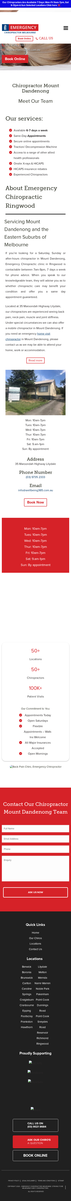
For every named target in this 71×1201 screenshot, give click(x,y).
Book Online (24, 38)
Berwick (26, 966)
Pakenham (42, 994)
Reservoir (42, 1032)
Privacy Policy (13, 1181)
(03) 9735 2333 (15, 45)
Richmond (42, 1038)
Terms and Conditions (46, 1181)
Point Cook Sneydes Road (42, 1022)
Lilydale (42, 966)
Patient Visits (35, 696)
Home (35, 932)
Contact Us (35, 949)
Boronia (26, 972)
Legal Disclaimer (28, 1181)
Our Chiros (35, 938)
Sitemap (61, 1181)
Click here (51, 5)
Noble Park (42, 988)
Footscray (27, 1016)
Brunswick (27, 977)
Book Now (35, 502)
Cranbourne (27, 1005)
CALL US (46, 38)
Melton (43, 972)
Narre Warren (42, 983)
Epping (26, 1010)
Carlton (26, 983)
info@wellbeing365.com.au (22, 50)
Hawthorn (27, 1027)
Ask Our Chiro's (39, 1141)
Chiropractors (35, 678)
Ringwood (42, 1043)
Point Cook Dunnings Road (42, 1005)
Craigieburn (27, 999)
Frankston (27, 1021)
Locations (35, 659)
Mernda (42, 977)
